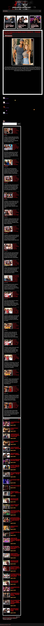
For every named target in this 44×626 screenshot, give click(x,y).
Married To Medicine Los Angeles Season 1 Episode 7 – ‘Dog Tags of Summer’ (16, 310)
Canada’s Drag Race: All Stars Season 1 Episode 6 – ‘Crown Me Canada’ (15, 435)
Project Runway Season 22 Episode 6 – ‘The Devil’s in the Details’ (15, 594)
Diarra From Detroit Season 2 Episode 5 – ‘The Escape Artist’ (15, 473)
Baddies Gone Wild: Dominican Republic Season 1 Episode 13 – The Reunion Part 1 (15, 540)
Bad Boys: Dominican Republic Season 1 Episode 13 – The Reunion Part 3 (15, 554)
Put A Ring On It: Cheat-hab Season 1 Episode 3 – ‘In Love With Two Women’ (16, 575)
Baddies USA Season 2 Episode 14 (14, 527)
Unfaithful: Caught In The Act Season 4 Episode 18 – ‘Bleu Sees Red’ (35, 26)
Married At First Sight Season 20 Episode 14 (14, 582)
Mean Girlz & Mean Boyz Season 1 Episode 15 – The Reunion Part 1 (15, 547)
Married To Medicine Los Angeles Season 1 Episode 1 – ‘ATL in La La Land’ (16, 405)
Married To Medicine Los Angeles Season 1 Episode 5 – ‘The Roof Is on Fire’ (16, 342)
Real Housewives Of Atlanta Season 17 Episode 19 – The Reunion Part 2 (15, 512)
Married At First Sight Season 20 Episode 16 (14, 499)
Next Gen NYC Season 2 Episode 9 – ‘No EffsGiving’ (9, 26)
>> (13, 141)
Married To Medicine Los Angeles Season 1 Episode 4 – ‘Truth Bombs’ (16, 357)
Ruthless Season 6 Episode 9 (15, 485)
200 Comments (8, 36)
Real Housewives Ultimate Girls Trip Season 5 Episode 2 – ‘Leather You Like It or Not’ (15, 519)
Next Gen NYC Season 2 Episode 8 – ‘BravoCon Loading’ (14, 609)
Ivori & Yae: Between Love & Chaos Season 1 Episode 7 (22, 26)
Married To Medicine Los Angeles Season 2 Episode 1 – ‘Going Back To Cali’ (16, 263)
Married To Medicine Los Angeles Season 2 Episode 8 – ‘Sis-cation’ (16, 147)
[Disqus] (22, 110)
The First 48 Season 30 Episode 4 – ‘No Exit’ (15, 505)
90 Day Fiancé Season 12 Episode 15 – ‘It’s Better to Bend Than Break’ (15, 568)
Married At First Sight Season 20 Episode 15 (14, 561)
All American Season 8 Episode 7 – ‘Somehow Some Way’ (15, 492)
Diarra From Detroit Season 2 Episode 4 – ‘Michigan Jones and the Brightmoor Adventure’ (15, 602)
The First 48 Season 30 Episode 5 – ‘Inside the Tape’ (15, 448)
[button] (3, 22)
